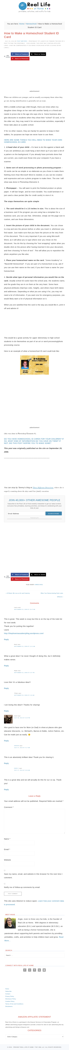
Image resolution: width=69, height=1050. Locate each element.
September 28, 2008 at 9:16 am (24, 695)
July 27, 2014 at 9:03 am (22, 770)
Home (7, 989)
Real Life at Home (34, 7)
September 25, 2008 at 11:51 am (24, 646)
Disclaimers (9, 1006)
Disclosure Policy (10, 999)
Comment (9, 807)
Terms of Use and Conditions (14, 1004)
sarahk (16, 745)
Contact (7, 994)
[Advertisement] (34, 76)
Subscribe (53, 514)
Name (7, 839)
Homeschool (39, 584)
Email (7, 849)
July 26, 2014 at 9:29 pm (22, 717)
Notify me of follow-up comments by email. (22, 887)
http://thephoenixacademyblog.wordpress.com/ (24, 633)
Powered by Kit (34, 517)
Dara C (16, 768)
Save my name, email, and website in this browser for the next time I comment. (33, 876)
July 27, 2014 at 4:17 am (22, 747)
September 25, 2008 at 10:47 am (24, 609)
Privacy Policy (9, 996)
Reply (6, 639)
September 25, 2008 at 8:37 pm (24, 672)
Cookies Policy (9, 1001)
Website (7, 860)
